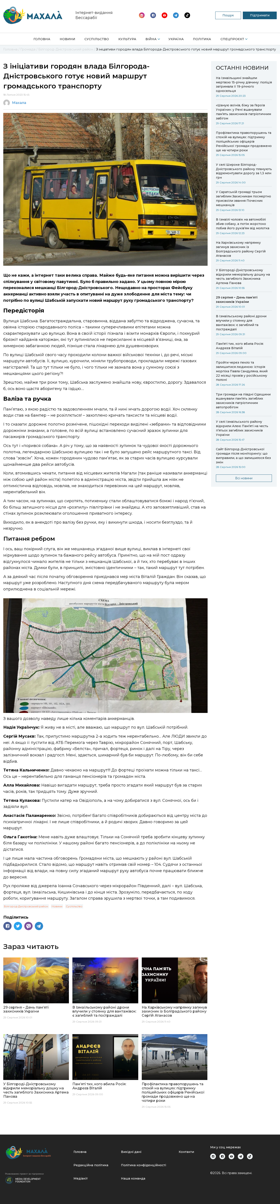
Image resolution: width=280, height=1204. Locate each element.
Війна (151, 39)
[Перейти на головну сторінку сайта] (32, 15)
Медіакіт (81, 1178)
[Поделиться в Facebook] (7, 926)
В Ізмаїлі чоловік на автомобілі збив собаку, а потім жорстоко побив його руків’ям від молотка (242, 223)
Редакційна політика (91, 1165)
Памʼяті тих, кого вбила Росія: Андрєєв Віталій (240, 346)
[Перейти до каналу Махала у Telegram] (187, 15)
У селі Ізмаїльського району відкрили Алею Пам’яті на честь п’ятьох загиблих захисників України (242, 428)
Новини (67, 39)
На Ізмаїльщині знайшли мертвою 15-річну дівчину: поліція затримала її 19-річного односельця (244, 84)
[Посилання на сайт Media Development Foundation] (23, 1179)
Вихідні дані (131, 1152)
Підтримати (260, 15)
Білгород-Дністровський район (26, 906)
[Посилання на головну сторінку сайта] (37, 1152)
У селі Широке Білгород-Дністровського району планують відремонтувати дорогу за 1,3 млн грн (244, 171)
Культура (127, 39)
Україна (176, 39)
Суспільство (96, 39)
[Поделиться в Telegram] (39, 926)
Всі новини (243, 478)
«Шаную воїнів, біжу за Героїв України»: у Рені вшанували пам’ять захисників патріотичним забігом (243, 111)
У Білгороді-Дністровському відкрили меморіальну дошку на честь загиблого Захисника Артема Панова (243, 276)
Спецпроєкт (232, 39)
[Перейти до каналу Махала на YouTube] (176, 15)
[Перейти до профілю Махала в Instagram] (142, 15)
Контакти (186, 1152)
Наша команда (133, 1178)
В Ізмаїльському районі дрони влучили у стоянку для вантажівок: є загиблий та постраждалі (241, 322)
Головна (41, 39)
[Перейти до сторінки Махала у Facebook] (153, 15)
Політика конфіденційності (143, 1165)
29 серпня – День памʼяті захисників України (236, 299)
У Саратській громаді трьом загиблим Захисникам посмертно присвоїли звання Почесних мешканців (243, 198)
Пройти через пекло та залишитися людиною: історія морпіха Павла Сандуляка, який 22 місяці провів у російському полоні (242, 371)
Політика (202, 39)
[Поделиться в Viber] (28, 926)
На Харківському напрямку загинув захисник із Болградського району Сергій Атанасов (241, 249)
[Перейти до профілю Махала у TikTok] (250, 1156)
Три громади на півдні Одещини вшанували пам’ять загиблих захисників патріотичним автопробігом (243, 400)
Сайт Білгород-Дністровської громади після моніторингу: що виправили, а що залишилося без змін (243, 455)
